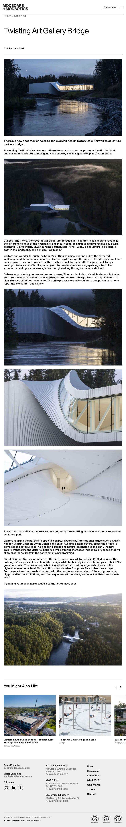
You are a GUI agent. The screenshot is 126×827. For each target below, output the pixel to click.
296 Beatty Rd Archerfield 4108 (62, 798)
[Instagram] (6, 787)
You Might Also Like (21, 686)
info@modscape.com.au (17, 768)
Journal (16, 15)
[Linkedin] (13, 787)
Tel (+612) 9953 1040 (56, 789)
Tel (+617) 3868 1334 (56, 801)
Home (7, 15)
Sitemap (36, 820)
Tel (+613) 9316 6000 (56, 774)
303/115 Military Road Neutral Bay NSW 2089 (61, 785)
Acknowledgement (11, 820)
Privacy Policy (26, 820)
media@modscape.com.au (18, 776)
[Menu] (122, 7)
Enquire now (110, 7)
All (24, 15)
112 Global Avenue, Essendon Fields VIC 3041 (61, 770)
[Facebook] (20, 787)
